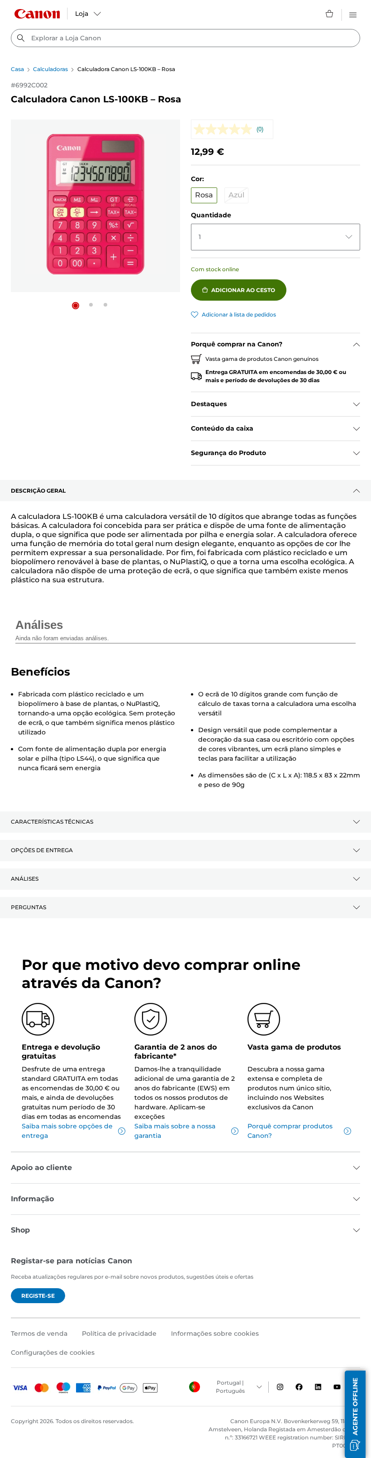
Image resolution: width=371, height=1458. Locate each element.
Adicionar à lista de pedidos (239, 314)
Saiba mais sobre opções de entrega (67, 1131)
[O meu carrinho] (330, 13)
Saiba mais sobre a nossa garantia (174, 1131)
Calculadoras (50, 69)
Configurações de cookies (53, 1352)
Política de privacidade (119, 1333)
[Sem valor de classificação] (225, 129)
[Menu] (353, 13)
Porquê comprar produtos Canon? (290, 1131)
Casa (17, 69)
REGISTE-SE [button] (38, 1295)
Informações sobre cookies (215, 1333)
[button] (75, 305)
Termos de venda (39, 1333)
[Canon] (37, 14)
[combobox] (185, 38)
